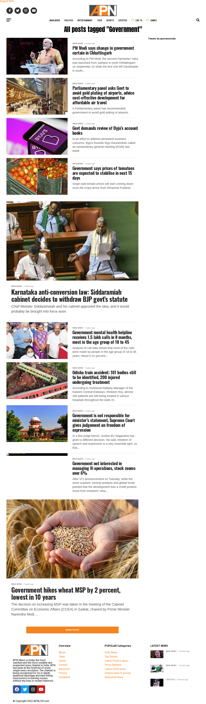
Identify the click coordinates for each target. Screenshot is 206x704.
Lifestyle (122, 20)
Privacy (63, 673)
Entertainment (85, 20)
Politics (68, 20)
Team (62, 656)
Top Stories (111, 656)
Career (62, 660)
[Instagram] (33, 689)
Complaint (64, 677)
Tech (99, 20)
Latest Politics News (116, 660)
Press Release (113, 664)
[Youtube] (41, 689)
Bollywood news (114, 677)
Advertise (64, 669)
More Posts (72, 630)
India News (54, 20)
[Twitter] (25, 689)
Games (153, 20)
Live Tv (139, 20)
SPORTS (110, 20)
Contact (63, 664)
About (62, 652)
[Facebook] (17, 689)
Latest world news (115, 669)
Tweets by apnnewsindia (162, 38)
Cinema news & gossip (118, 673)
